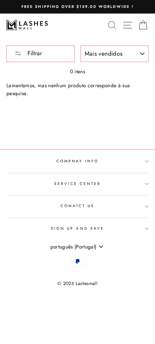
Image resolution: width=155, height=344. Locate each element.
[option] (77, 7)
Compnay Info (77, 161)
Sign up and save (77, 228)
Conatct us (78, 206)
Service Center (77, 183)
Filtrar (34, 53)
